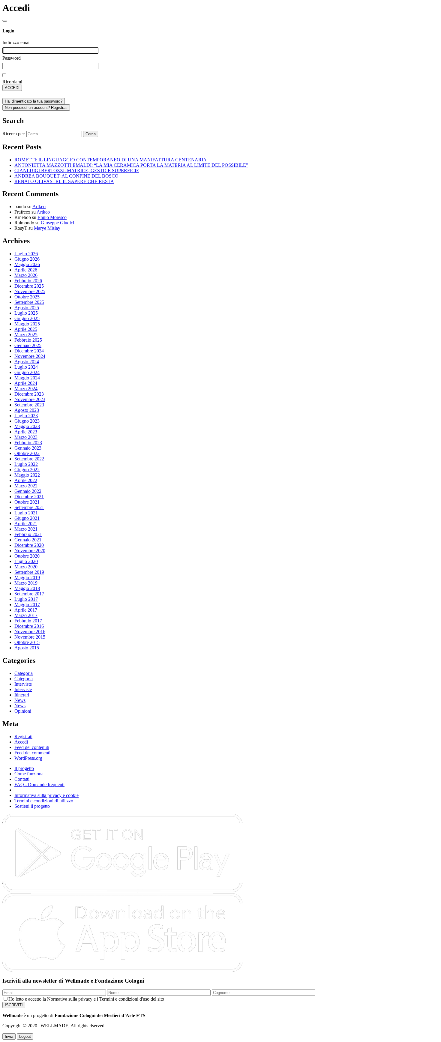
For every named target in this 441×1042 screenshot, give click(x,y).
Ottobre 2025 (27, 296)
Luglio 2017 (26, 599)
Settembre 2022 (29, 458)
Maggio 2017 (27, 604)
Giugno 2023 (27, 421)
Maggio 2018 (27, 588)
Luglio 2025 (26, 313)
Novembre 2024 (29, 356)
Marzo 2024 (26, 388)
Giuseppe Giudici (57, 222)
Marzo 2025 (26, 334)
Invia (9, 1036)
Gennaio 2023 (27, 448)
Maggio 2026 (27, 264)
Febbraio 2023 (28, 442)
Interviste (23, 684)
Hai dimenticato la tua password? (33, 101)
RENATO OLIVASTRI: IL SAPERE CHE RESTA (64, 181)
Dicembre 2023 (29, 394)
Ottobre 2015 (27, 642)
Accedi (21, 741)
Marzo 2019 (26, 582)
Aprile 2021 (25, 523)
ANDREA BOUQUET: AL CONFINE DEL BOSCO (66, 175)
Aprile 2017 (25, 609)
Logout (25, 1036)
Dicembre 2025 (29, 286)
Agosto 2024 (26, 361)
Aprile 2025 (25, 329)
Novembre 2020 (29, 550)
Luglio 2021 (26, 512)
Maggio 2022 (27, 475)
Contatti (21, 779)
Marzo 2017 (26, 615)
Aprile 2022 (25, 480)
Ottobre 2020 (27, 555)
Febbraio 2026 (28, 280)
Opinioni (22, 711)
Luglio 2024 (26, 367)
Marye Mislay (47, 228)
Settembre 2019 (29, 572)
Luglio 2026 (26, 253)
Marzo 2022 (26, 485)
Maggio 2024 (27, 377)
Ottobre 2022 (27, 453)
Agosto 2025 (26, 307)
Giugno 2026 (27, 259)
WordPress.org (28, 758)
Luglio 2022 (26, 464)
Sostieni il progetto (32, 806)
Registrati (23, 736)
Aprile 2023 (25, 431)
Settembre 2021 (29, 507)
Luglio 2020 (26, 561)
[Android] (122, 891)
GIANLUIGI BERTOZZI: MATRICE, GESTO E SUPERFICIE (76, 170)
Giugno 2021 (27, 518)
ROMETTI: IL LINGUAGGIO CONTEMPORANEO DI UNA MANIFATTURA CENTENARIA (110, 159)
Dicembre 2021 (29, 496)
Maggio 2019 (27, 577)
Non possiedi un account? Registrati (36, 107)
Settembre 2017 (29, 593)
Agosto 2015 (26, 647)
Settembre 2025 (29, 302)
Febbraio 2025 (28, 340)
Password (11, 58)
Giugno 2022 (27, 469)
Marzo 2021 (26, 528)
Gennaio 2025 (27, 345)
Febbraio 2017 (28, 620)
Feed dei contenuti (31, 747)
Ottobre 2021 (27, 502)
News (20, 700)
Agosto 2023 (26, 410)
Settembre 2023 (29, 404)
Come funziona (29, 773)
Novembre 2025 (29, 291)
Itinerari (21, 694)
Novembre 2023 (29, 399)
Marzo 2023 (26, 437)
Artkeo (39, 206)
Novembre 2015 (29, 636)
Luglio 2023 (26, 415)
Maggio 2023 (27, 426)
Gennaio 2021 (27, 539)
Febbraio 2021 (28, 534)
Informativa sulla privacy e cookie (46, 795)
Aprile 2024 (25, 383)
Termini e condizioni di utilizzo (43, 800)
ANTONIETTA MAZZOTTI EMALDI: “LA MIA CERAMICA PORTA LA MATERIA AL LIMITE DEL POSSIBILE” (131, 165)
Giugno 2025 (27, 318)
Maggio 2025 (27, 323)
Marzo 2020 (26, 566)
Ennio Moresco (52, 217)
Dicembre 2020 (29, 545)
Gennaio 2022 (27, 491)
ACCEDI (12, 87)
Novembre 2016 (29, 631)
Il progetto (24, 768)
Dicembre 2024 (29, 350)
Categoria (23, 673)
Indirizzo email (16, 42)
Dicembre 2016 (29, 626)
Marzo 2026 (26, 275)
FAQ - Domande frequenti (39, 784)
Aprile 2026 (25, 269)
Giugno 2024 (27, 372)
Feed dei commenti (32, 752)
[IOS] (122, 970)
